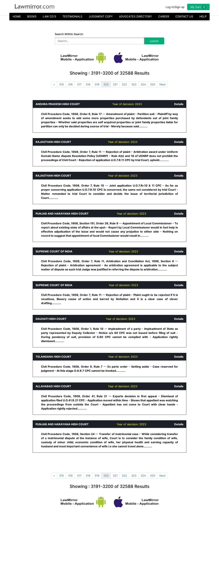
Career (163, 16)
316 (70, 84)
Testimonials (72, 16)
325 (152, 84)
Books (31, 16)
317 (79, 84)
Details (178, 104)
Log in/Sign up (175, 7)
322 (124, 84)
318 (88, 84)
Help (203, 16)
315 (61, 84)
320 (106, 84)
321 (115, 84)
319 (97, 84)
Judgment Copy (101, 16)
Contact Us (184, 16)
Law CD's (49, 16)
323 (133, 84)
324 (143, 84)
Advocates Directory (135, 16)
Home (17, 16)
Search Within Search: (69, 34)
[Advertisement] (16, 151)
